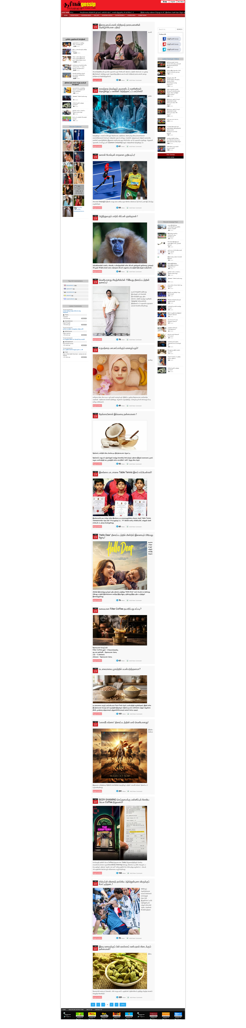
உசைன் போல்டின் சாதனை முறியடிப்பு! (117, 155)
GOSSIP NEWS (75, 15)
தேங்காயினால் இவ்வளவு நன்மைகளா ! (118, 414)
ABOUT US (89, 1009)
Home (64, 1009)
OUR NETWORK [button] (119, 15)
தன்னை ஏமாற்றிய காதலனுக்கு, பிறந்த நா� (73, 329)
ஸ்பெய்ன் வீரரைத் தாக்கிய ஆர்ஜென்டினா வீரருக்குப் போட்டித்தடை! (124, 883)
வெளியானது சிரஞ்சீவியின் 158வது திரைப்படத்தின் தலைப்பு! (124, 281)
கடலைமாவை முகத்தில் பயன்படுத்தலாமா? (119, 669)
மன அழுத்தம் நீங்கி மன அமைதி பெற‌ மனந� (74, 339)
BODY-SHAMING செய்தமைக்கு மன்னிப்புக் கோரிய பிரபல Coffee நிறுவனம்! (124, 801)
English (173, 1)
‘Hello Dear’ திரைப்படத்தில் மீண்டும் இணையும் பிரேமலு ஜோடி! (126, 536)
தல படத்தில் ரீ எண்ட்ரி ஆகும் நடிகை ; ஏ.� (73, 349)
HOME (66, 15)
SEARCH (179, 29)
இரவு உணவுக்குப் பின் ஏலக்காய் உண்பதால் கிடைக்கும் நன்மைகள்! (125, 948)
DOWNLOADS (131, 15)
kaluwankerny (70, 285)
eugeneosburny (70, 299)
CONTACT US (98, 1009)
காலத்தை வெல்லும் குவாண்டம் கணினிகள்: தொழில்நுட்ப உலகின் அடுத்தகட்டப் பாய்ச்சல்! (121, 90)
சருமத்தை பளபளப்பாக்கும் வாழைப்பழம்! (118, 348)
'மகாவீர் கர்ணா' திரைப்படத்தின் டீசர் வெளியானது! (123, 722)
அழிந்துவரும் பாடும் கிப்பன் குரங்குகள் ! (118, 216)
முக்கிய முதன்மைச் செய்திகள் (75, 39)
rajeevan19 (69, 288)
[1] (93, 1004)
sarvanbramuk (70, 292)
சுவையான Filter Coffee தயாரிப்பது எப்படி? (120, 608)
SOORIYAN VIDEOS (107, 15)
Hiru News (181, 1)
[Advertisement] (171, 189)
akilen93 (68, 295)
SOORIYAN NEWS (86, 15)
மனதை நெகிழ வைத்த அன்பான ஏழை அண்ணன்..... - (72, 311)
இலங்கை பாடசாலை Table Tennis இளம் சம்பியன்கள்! (125, 472)
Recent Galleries (75, 127)
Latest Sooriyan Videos (170, 59)
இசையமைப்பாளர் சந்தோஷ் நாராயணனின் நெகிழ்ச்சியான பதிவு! (119, 26)
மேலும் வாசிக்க (97, 80)
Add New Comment (135, 80)
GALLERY (96, 15)
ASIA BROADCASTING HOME (76, 1009)
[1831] (123, 1004)
